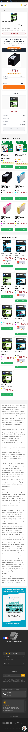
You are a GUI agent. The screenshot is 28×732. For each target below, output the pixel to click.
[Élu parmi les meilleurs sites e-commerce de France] (14, 607)
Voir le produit (14, 129)
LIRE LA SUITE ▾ (14, 33)
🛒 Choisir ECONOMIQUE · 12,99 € (14, 87)
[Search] (22, 5)
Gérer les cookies (14, 716)
